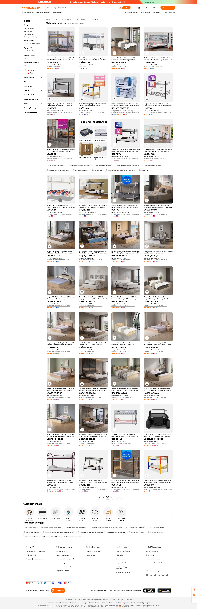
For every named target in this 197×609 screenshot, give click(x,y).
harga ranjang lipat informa (74, 536)
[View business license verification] (117, 606)
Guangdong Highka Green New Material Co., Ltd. (125, 112)
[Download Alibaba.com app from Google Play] (164, 590)
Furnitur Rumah (66, 19)
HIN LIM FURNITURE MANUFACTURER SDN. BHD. (61, 489)
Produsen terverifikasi (93, 551)
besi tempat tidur (31, 527)
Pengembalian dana (122, 563)
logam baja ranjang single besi (81, 165)
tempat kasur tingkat (32, 536)
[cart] (145, 8)
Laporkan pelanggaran (123, 572)
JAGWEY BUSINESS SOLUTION (154, 67)
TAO (114, 599)
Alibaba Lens (37, 590)
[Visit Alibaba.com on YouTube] (163, 575)
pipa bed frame (144, 170)
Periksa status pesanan (152, 559)
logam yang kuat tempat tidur (57, 165)
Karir (27, 563)
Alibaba (48, 19)
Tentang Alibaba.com (33, 547)
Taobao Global (107, 599)
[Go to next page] (120, 498)
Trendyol (120, 599)
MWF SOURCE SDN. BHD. (87, 67)
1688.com (77, 599)
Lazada (98, 599)
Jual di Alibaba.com (151, 551)
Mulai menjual (149, 555)
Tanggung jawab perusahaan (35, 559)
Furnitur (55, 19)
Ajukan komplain (121, 559)
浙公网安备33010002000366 (132, 606)
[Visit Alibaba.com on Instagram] (159, 575)
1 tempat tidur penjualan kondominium (128, 165)
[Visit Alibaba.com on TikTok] (167, 575)
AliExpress (69, 599)
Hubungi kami (120, 555)
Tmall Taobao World (88, 599)
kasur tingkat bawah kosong (52, 536)
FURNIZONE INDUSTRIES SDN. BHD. (123, 67)
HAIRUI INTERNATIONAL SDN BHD (155, 443)
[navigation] (33, 259)
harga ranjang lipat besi (156, 532)
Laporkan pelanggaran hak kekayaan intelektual (127, 567)
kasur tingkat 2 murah (137, 532)
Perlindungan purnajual (63, 563)
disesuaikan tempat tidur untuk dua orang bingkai (59, 532)
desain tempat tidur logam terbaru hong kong (121, 170)
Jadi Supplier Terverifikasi (153, 563)
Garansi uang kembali (62, 555)
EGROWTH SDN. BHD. (54, 67)
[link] (194, 589)
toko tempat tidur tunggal (103, 165)
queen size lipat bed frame (136, 527)
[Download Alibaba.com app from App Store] (149, 590)
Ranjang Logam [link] (95, 19)
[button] (120, 8)
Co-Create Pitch (31, 555)
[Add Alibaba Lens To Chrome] (58, 590)
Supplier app (101, 590)
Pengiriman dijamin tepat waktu (65, 559)
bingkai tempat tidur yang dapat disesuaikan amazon (107, 527)
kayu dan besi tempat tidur (117, 532)
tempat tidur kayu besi (32, 532)
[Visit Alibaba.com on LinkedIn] (151, 575)
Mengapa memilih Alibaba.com (35, 551)
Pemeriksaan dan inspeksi (64, 567)
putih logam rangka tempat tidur (76, 527)
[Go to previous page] (99, 498)
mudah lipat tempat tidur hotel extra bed (91, 532)
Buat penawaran (91, 555)
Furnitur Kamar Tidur (80, 19)
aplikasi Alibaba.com (134, 590)
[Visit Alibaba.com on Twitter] (155, 575)
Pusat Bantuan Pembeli (123, 551)
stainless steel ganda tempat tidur (59, 170)
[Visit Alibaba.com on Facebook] (146, 575)
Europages (128, 599)
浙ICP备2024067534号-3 (151, 606)
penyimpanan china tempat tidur (51, 527)
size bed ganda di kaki (81, 170)
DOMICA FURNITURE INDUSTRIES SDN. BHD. (61, 112)
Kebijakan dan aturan (62, 570)
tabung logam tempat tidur (153, 165)
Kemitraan (148, 567)
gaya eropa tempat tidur (157, 527)
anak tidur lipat (97, 170)
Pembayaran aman (61, 551)
